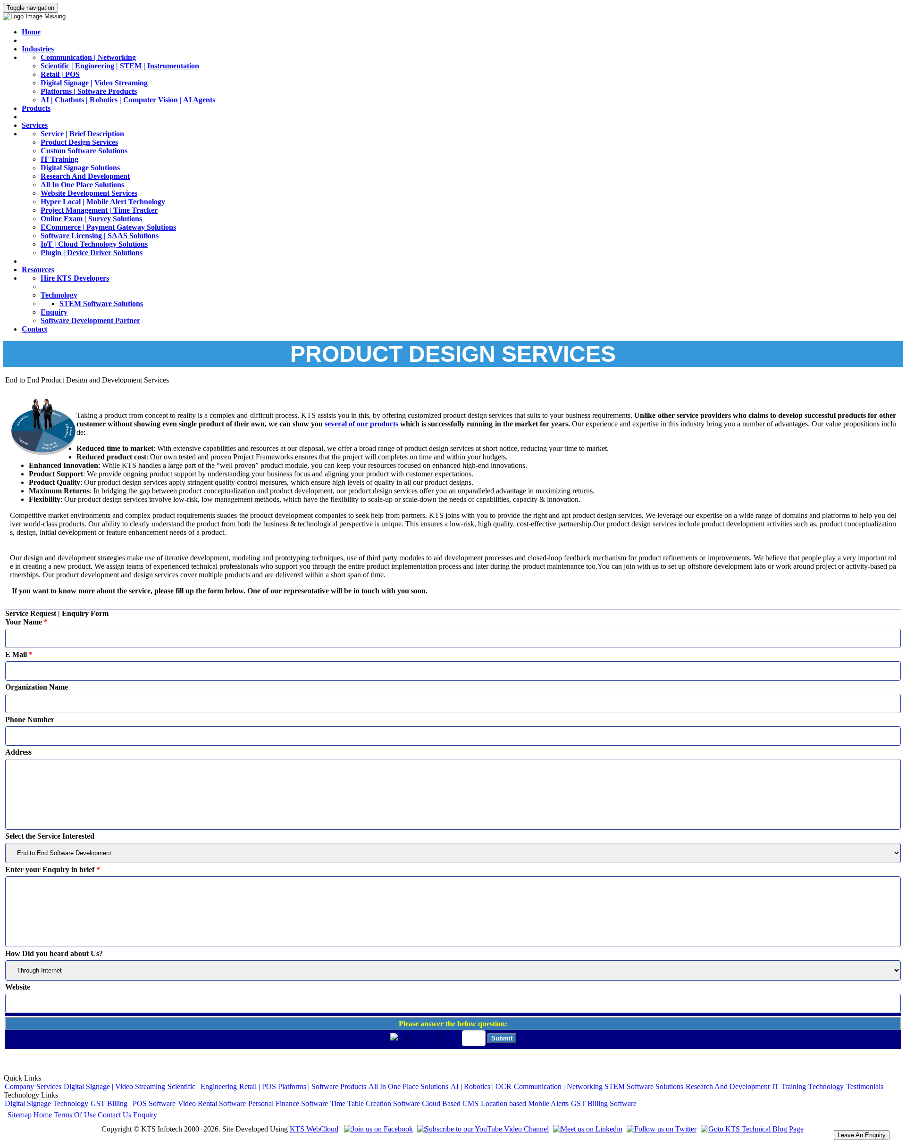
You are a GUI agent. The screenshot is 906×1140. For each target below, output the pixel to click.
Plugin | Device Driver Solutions (92, 253)
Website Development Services (89, 193)
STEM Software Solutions (101, 304)
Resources (38, 270)
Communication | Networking (88, 57)
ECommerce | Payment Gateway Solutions (108, 227)
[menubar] (444, 1086)
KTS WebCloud (314, 1129)
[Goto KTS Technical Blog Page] (751, 1129)
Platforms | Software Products (89, 91)
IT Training (59, 159)
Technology (59, 295)
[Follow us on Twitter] (660, 1129)
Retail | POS (60, 74)
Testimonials (864, 1086)
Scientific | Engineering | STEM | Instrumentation (120, 66)
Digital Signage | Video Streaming (94, 83)
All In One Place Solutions (82, 185)
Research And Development (85, 176)
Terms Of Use (75, 1115)
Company (19, 1086)
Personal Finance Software (288, 1103)
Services (35, 125)
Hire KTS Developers (75, 278)
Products (36, 108)
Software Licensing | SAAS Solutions (100, 236)
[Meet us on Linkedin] (586, 1129)
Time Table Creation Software (375, 1103)
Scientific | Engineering (202, 1086)
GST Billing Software (604, 1103)
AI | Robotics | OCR (481, 1086)
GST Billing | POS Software (133, 1103)
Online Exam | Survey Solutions (91, 219)
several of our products (361, 424)
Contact (34, 329)
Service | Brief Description (82, 134)
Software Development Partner (90, 320)
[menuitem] (19, 1086)
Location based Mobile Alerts (525, 1103)
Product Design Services (79, 142)
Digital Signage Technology (46, 1103)
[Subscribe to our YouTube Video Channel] (482, 1129)
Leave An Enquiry (862, 1135)
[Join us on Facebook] (377, 1129)
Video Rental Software (212, 1103)
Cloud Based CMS (450, 1103)
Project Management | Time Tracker (99, 210)
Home (31, 32)
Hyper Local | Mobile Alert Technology (103, 202)
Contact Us (114, 1115)
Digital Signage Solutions (80, 168)
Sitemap (20, 1115)
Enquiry (54, 312)
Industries (38, 49)
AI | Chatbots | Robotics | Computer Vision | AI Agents (128, 100)
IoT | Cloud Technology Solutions (94, 244)
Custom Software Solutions (84, 151)
